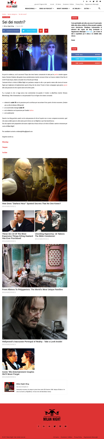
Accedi (52, 4)
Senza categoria (12, 14)
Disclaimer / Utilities (68, 4)
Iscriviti (97, 63)
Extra (86, 8)
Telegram (5, 147)
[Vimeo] (96, 1)
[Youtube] (100, 1)
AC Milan (76, 8)
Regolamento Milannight (92, 4)
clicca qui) (89, 31)
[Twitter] (93, 1)
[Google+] (86, 1)
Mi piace (97, 54)
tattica (31, 110)
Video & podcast (45, 8)
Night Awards (62, 8)
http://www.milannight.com (22, 387)
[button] (99, 8)
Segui (98, 59)
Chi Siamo (58, 4)
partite (56, 74)
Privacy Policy (79, 4)
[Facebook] (83, 1)
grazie (65, 85)
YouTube (4, 152)
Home (4, 14)
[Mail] (90, 1)
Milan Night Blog (9, 26)
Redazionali (30, 8)
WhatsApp (5, 142)
